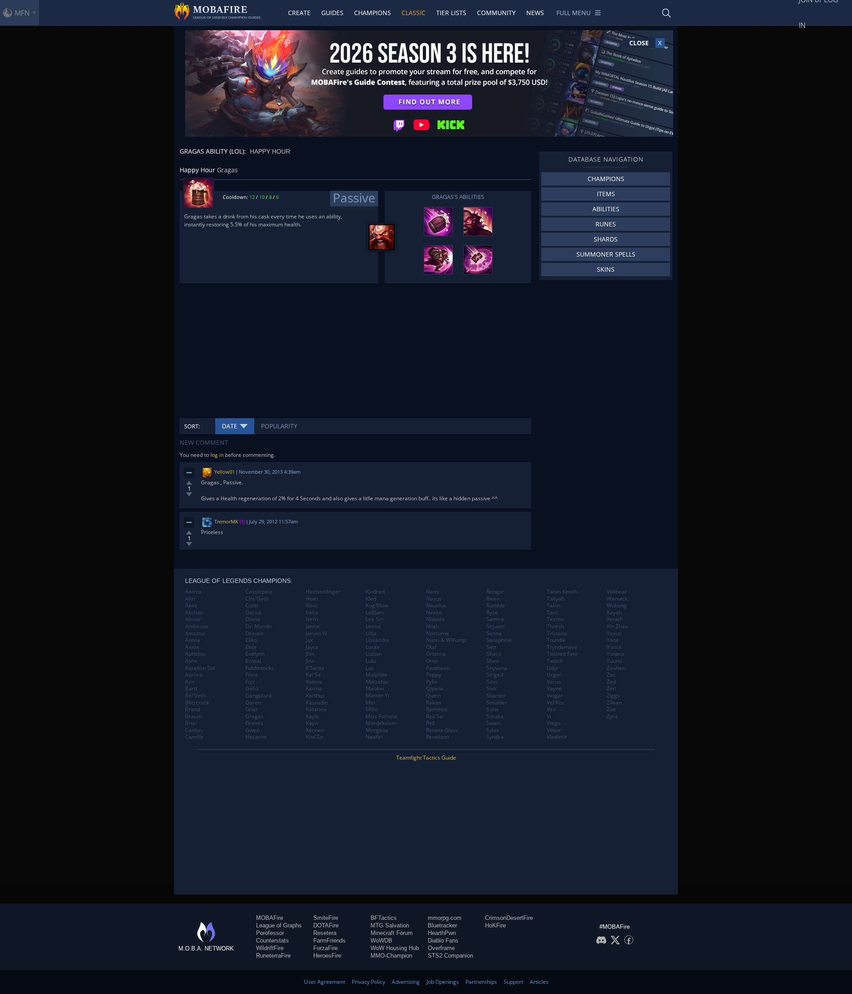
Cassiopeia (258, 591)
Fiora (251, 674)
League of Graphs (279, 925)
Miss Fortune (382, 716)
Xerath (615, 619)
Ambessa (196, 626)
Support (513, 982)
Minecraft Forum (392, 933)
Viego (553, 723)
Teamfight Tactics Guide (426, 757)
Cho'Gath (256, 598)
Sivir (491, 688)
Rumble (495, 605)
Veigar (555, 695)
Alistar (193, 619)
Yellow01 (224, 471)
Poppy (433, 674)
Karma (314, 688)
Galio (251, 688)
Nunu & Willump (446, 640)
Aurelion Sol (200, 668)
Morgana (377, 730)
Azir (190, 681)
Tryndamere (562, 647)
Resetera (324, 933)
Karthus (315, 695)
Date (229, 426)
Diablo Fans (443, 940)
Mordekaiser (381, 723)
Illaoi (311, 605)
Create (299, 12)
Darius (253, 612)
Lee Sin (374, 619)
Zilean (614, 702)
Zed (611, 681)
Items (606, 194)
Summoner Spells (605, 254)
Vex (551, 709)
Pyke (432, 681)
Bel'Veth (195, 695)
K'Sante (315, 668)
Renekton (437, 737)
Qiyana (434, 688)
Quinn (433, 695)
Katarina (316, 709)
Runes (606, 224)
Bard (191, 688)
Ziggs (613, 695)
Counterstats (272, 940)
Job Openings (442, 982)
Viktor (554, 730)
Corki (251, 605)
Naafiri (374, 737)
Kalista (314, 681)
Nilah (432, 626)
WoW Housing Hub (395, 948)
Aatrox (193, 591)
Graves (254, 723)
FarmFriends (329, 940)
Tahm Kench (562, 591)
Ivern (312, 619)
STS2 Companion (450, 955)
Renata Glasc (442, 730)
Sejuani (495, 626)
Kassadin (317, 702)
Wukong (617, 605)
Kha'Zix (314, 737)
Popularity (279, 426)
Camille (194, 737)
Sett (491, 647)
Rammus (437, 709)
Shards (606, 239)
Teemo (555, 619)
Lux (370, 668)
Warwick (617, 598)
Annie (192, 647)
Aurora (193, 674)
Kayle (312, 716)
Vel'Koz (555, 702)
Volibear (617, 591)
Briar (191, 723)
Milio (372, 709)
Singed (494, 674)
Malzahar (377, 681)
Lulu (371, 661)
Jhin (310, 653)
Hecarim (256, 737)
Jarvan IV (316, 633)
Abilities (605, 209)
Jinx (310, 661)
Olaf (431, 647)
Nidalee (435, 619)
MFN (22, 13)
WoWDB (381, 940)
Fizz (250, 681)
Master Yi (377, 695)
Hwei (312, 598)
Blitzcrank (197, 702)
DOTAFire (326, 925)
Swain (493, 723)
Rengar (495, 591)
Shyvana (496, 668)
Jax (309, 640)
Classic (414, 12)
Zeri (611, 688)
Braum (193, 716)
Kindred (375, 591)
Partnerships (481, 982)
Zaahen (616, 668)
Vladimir (557, 737)
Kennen (315, 730)
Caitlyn (193, 730)
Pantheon (438, 668)
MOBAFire (269, 918)
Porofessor (270, 933)
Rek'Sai (435, 716)
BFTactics (384, 918)
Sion (491, 681)
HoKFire (495, 925)
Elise (251, 647)
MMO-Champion (391, 955)
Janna (313, 626)
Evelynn (254, 653)
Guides (332, 12)
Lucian (374, 653)
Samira (495, 619)
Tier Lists (451, 12)
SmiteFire (325, 918)
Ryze (492, 612)
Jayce (312, 647)
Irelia (312, 612)
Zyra (612, 716)
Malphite (376, 674)
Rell (430, 723)
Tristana (557, 633)
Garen (253, 702)
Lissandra (378, 640)
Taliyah (555, 598)
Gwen (252, 730)
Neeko (434, 612)
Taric (553, 612)
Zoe (611, 709)
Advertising (406, 982)
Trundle (556, 640)
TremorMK (226, 521)
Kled (371, 598)
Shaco (493, 653)
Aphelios (195, 653)
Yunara (615, 653)
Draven (254, 633)
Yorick (614, 647)
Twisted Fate (562, 653)
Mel (370, 702)
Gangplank (258, 695)
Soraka (495, 716)
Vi (549, 716)
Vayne (554, 688)
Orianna (436, 653)
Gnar (251, 709)
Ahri (190, 598)
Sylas (492, 730)
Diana (252, 619)
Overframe (441, 948)
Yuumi (614, 661)
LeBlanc (375, 612)
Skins (606, 269)
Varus (554, 681)
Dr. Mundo (258, 626)
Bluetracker (442, 925)
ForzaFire (325, 948)
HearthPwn (442, 933)
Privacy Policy (368, 982)
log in (217, 455)
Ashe (191, 661)
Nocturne (437, 633)
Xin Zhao (617, 626)
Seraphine (499, 640)
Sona (492, 709)
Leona (373, 626)
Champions (372, 12)
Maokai (375, 688)
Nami (432, 591)
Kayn (312, 723)
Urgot (554, 674)
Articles (539, 982)
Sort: (192, 426)
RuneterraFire (273, 955)
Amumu (195, 633)
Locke (373, 647)
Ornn (432, 661)
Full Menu (573, 12)
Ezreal (253, 661)
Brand (192, 709)
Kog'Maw (377, 605)
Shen (492, 661)
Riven (493, 598)
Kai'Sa (313, 674)
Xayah (614, 612)
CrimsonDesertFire (509, 918)
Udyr (553, 668)
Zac (611, 674)
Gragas (254, 716)
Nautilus (436, 605)
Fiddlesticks (259, 668)
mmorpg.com (445, 918)
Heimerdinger (323, 591)
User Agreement (324, 982)
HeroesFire (327, 955)
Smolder (496, 702)
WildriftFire (270, 948)
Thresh (555, 626)
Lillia (371, 633)
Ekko (251, 640)
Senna (494, 633)
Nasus (434, 598)
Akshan (194, 612)
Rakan (433, 702)
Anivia (192, 640)
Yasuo (614, 633)
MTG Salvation (390, 925)
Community (496, 12)
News (535, 12)
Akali (191, 605)
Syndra (495, 737)
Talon (553, 605)
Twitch (555, 661)
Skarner (496, 695)
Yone (613, 640)
